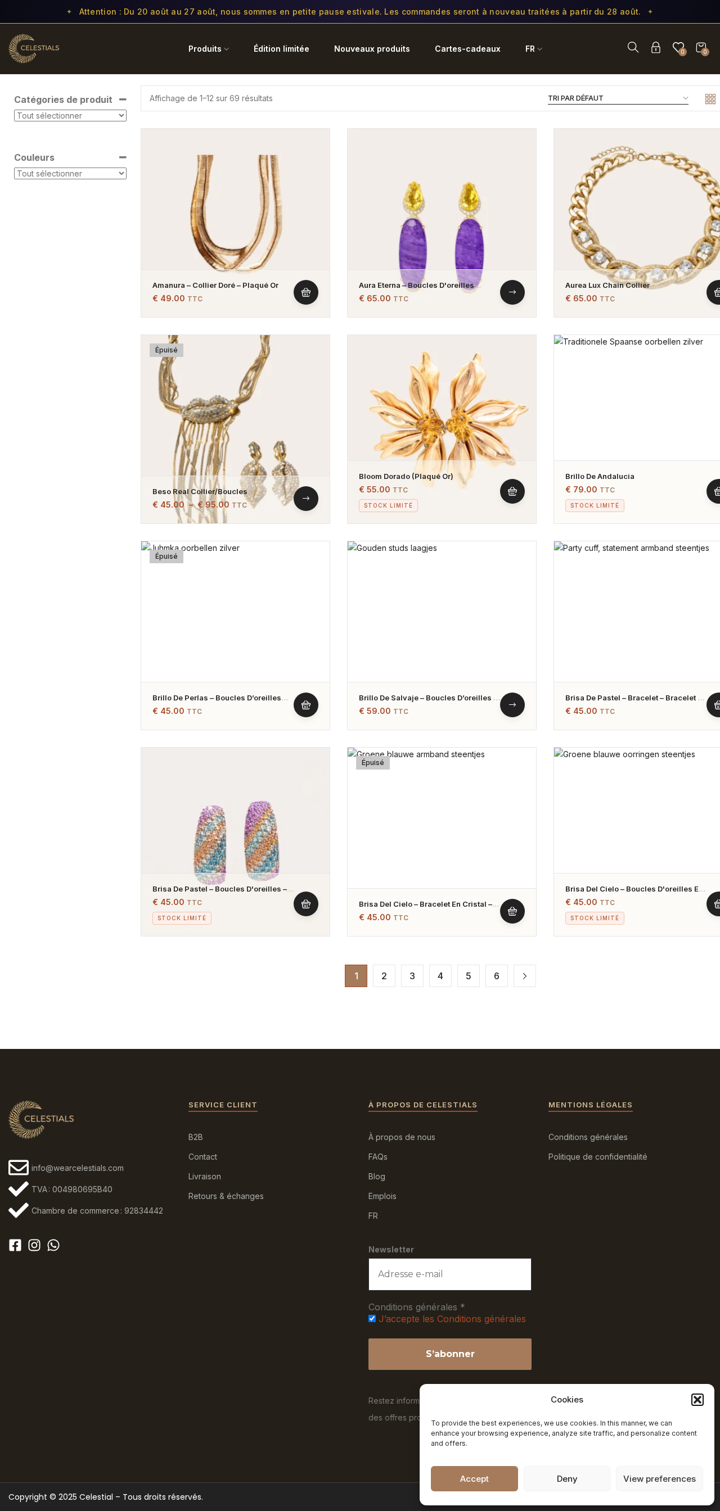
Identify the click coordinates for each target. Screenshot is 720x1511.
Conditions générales (588, 1137)
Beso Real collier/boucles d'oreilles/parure (200, 496)
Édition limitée (281, 48)
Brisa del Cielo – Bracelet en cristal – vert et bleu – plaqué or (425, 908)
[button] (697, 1399)
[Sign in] (656, 49)
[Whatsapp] (53, 1245)
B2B (195, 1137)
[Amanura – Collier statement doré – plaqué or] (235, 223)
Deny (567, 1478)
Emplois (382, 1196)
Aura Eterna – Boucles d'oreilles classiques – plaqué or (416, 290)
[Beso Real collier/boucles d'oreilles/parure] (235, 429)
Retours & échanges (226, 1196)
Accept (474, 1478)
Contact (202, 1156)
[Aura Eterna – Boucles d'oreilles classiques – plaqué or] (442, 223)
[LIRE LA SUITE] (306, 705)
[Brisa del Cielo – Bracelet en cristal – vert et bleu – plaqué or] (442, 842)
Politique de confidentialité (597, 1156)
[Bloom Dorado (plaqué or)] (442, 429)
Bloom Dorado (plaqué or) (406, 476)
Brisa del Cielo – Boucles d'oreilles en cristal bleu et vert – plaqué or (634, 893)
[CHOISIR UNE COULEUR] (512, 292)
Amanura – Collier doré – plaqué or (215, 285)
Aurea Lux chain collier (607, 285)
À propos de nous (401, 1137)
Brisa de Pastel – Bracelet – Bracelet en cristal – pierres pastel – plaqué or (635, 702)
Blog (376, 1176)
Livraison (204, 1176)
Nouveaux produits (372, 48)
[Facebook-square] (15, 1245)
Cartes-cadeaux (468, 48)
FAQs (378, 1156)
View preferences (659, 1478)
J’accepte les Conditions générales (452, 1318)
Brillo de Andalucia (599, 476)
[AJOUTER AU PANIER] (306, 292)
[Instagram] (34, 1245)
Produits (205, 48)
